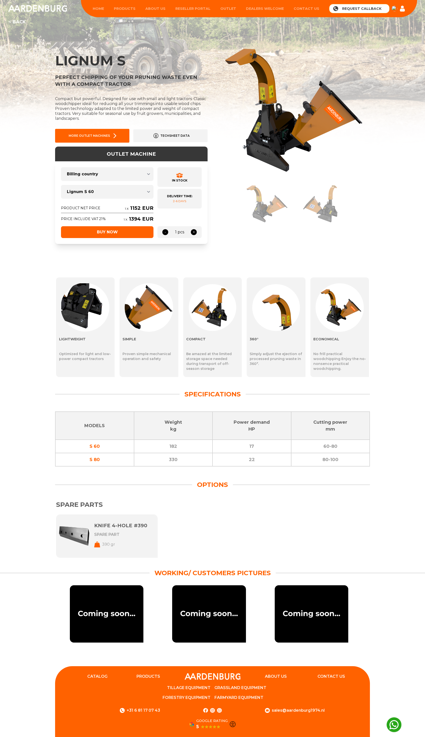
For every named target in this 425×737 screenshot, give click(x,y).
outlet (228, 8)
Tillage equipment (189, 687)
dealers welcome (265, 8)
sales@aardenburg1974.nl (298, 710)
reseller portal (193, 8)
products (125, 8)
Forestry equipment (187, 697)
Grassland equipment (240, 687)
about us (155, 8)
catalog (97, 676)
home (98, 8)
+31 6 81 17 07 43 (143, 710)
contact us (306, 8)
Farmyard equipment (238, 697)
